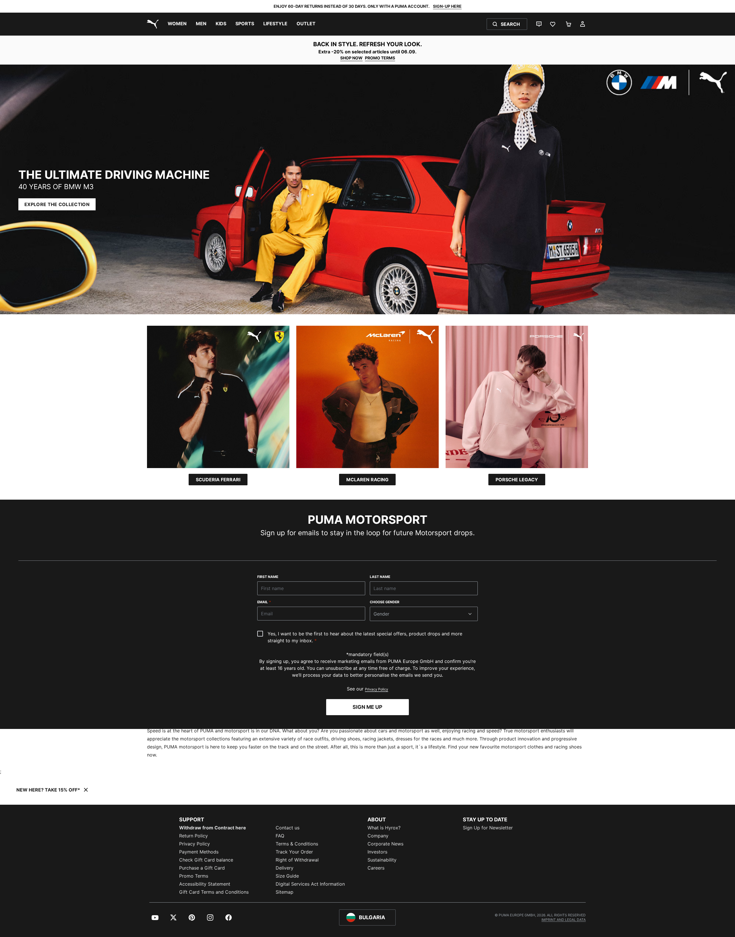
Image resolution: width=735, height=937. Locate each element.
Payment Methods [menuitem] (198, 852)
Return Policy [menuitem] (193, 836)
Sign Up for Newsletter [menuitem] (488, 828)
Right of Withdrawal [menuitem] (297, 860)
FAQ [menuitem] (280, 836)
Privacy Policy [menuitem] (194, 844)
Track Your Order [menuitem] (294, 852)
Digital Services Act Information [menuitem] (310, 884)
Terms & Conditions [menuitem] (297, 844)
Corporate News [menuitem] (385, 844)
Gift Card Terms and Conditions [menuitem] (214, 892)
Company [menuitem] (378, 836)
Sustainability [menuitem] (382, 860)
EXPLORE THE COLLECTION (57, 204)
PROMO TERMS (380, 57)
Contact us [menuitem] (287, 828)
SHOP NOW (351, 57)
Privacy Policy (376, 689)
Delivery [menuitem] (284, 868)
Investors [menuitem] (377, 852)
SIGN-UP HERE (447, 6)
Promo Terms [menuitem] (193, 876)
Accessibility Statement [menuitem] (204, 884)
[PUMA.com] (151, 24)
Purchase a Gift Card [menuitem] (202, 868)
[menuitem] (177, 24)
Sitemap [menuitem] (284, 892)
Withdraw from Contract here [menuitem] (212, 828)
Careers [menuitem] (376, 868)
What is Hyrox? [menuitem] (384, 828)
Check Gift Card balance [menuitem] (206, 860)
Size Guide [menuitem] (287, 876)
